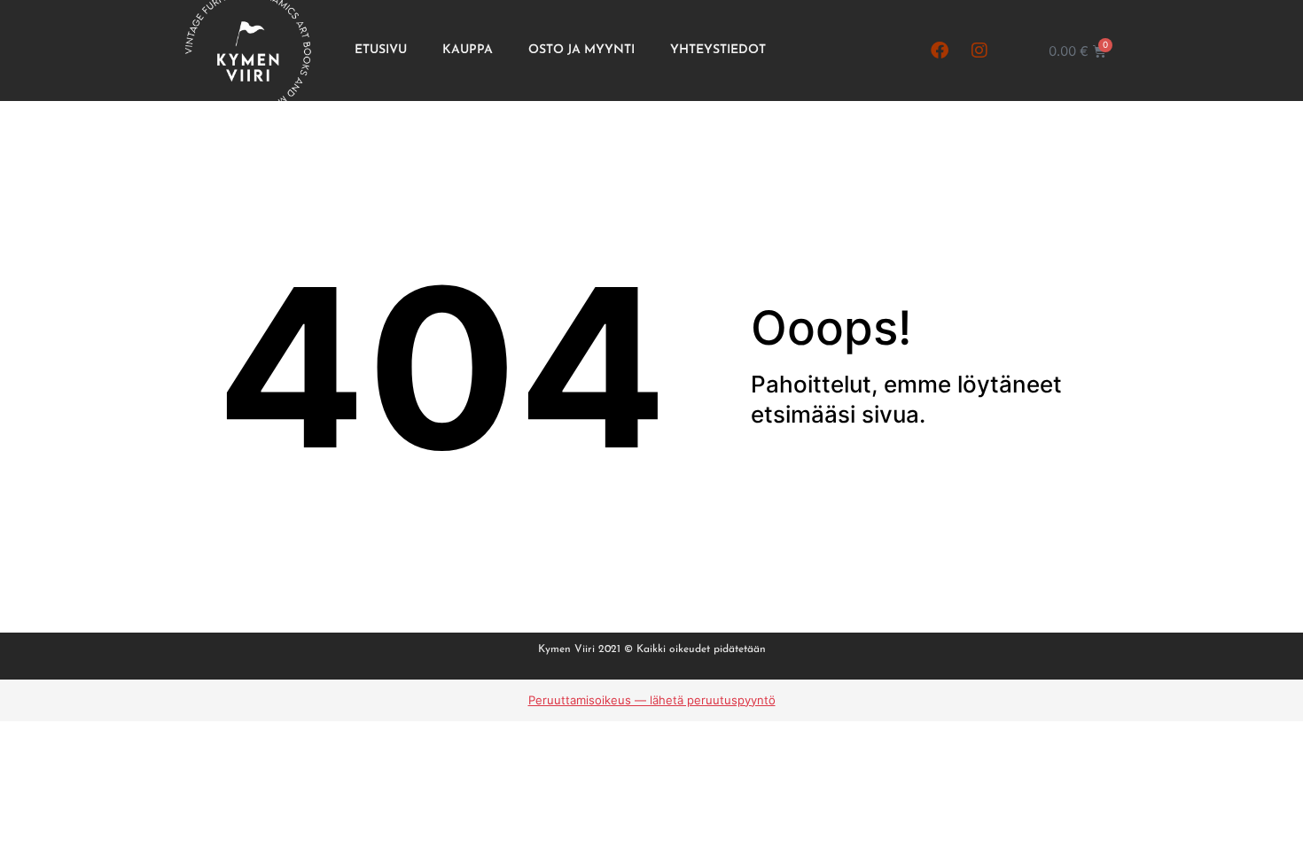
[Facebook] (939, 50)
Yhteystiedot (718, 50)
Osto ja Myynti (581, 50)
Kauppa (467, 50)
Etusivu (381, 50)
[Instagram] (979, 50)
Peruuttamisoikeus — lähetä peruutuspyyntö (652, 700)
